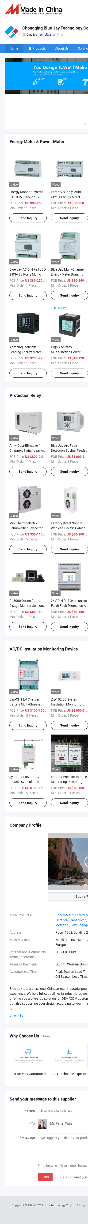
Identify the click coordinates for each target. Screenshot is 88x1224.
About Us (62, 48)
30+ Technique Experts (69, 1073)
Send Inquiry (28, 218)
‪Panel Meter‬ (64, 915)
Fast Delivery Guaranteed (28, 1073)
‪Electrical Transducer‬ (70, 920)
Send (45, 1177)
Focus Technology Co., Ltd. (59, 1205)
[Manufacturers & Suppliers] (34, 9)
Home (13, 48)
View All (15, 1015)
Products (39, 48)
